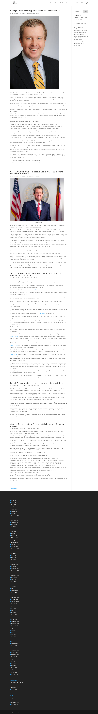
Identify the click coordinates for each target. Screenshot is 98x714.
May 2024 (13, 557)
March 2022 (14, 614)
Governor (13, 687)
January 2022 (14, 619)
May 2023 (13, 584)
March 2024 (14, 562)
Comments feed (15, 702)
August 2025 (14, 524)
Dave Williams (15, 13)
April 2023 (13, 586)
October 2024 (14, 546)
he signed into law (35, 290)
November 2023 (15, 570)
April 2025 (13, 533)
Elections (13, 685)
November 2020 (15, 650)
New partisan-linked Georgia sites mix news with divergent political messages (81, 19)
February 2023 (14, 590)
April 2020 (13, 665)
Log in (12, 698)
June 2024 (13, 555)
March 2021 (14, 641)
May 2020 (13, 663)
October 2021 (14, 626)
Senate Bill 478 (13, 354)
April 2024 (13, 559)
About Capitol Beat (59, 3)
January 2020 (14, 672)
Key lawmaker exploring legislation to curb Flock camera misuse (79, 43)
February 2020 (14, 670)
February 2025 (14, 537)
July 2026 (13, 500)
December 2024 (15, 542)
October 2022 (14, 599)
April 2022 (13, 612)
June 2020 (13, 661)
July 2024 (13, 553)
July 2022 (13, 606)
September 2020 (15, 654)
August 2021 (14, 630)
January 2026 (14, 513)
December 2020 (15, 648)
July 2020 (13, 659)
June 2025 (13, 529)
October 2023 (14, 573)
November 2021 (15, 623)
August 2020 (14, 656)
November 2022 (15, 597)
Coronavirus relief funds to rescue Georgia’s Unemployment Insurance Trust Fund (36, 172)
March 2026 (14, 509)
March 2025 (14, 535)
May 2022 (13, 610)
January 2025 (14, 540)
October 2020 (14, 652)
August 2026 (14, 498)
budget (16, 318)
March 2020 (14, 667)
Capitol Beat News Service (33, 13)
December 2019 (15, 674)
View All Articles (70, 3)
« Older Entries (13, 488)
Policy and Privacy (80, 3)
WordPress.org (14, 704)
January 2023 (14, 592)
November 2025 (15, 518)
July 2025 (13, 526)
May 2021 (13, 637)
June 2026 (13, 502)
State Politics (14, 689)
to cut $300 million (41, 313)
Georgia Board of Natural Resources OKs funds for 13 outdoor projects (37, 425)
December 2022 (15, 595)
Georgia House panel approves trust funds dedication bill (35, 10)
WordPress (34, 712)
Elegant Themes (20, 712)
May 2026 (13, 504)
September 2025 (15, 522)
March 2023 (14, 588)
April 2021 (13, 639)
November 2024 (15, 544)
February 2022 (14, 617)
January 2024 (14, 566)
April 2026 (13, 507)
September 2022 (15, 601)
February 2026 (14, 511)
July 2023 (13, 579)
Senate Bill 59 (34, 371)
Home (51, 3)
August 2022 (14, 603)
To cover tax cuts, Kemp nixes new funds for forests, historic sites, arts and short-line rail (36, 274)
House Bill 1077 (14, 345)
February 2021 (14, 643)
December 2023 (15, 568)
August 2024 (14, 551)
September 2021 (15, 628)
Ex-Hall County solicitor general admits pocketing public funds (37, 383)
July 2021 (13, 632)
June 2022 (13, 608)
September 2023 (15, 575)
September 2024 (15, 548)
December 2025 (15, 515)
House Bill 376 (13, 334)
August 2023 (14, 577)
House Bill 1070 (14, 336)
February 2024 (14, 564)
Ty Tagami (14, 277)
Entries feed (14, 700)
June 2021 (13, 634)
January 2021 (14, 645)
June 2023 (13, 581)
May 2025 (13, 531)
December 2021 (15, 621)
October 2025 (14, 520)
